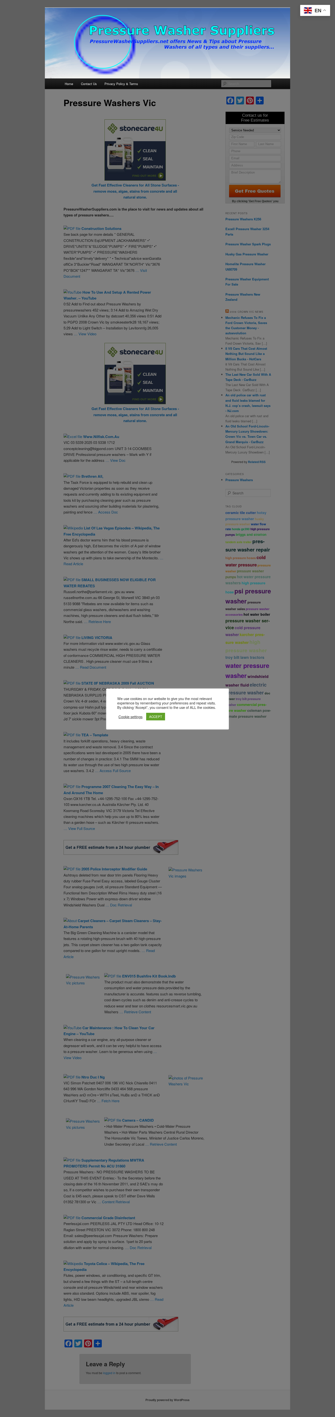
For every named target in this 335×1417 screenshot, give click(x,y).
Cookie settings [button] (130, 717)
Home (69, 83)
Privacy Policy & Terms (121, 83)
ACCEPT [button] (155, 716)
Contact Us (89, 83)
